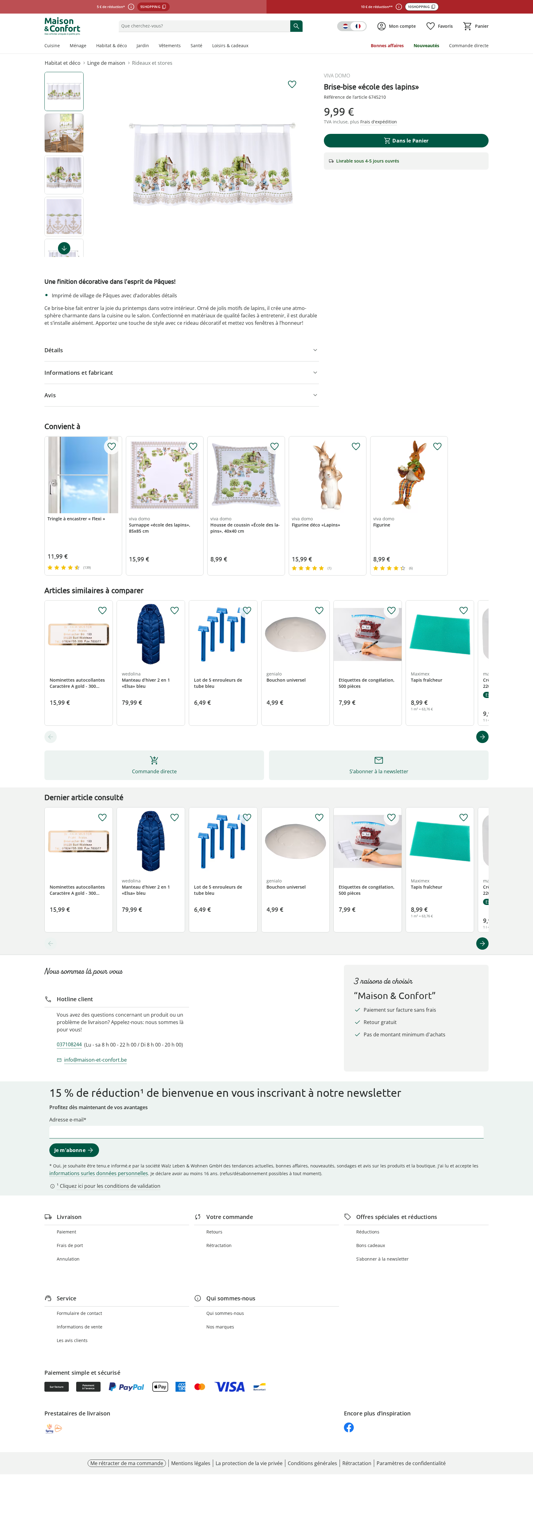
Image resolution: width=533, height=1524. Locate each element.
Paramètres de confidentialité (411, 1463)
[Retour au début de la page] (525, 1479)
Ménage (78, 45)
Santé (196, 45)
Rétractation (219, 1245)
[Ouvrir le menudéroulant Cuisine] (62, 46)
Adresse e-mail (66, 1119)
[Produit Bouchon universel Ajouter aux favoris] (319, 610)
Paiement (66, 1232)
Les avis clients (72, 1340)
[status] (203, 26)
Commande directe (469, 45)
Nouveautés (426, 45)
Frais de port (70, 1245)
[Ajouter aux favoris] (292, 84)
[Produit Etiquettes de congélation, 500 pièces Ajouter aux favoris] (391, 610)
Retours (214, 1232)
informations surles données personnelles (98, 1173)
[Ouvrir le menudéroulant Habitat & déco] (129, 46)
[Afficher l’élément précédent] (50, 737)
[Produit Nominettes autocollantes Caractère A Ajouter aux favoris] (102, 610)
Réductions (367, 1232)
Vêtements (170, 45)
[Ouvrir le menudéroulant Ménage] (88, 46)
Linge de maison (106, 63)
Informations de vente (79, 1327)
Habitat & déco (111, 45)
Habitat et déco (63, 63)
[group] (212, 164)
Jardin (143, 45)
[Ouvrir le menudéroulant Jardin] (151, 46)
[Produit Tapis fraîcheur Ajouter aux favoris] (463, 610)
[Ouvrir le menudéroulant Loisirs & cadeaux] (250, 46)
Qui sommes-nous (225, 1313)
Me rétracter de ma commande (126, 1463)
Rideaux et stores (152, 63)
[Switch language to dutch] (352, 26)
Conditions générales (312, 1463)
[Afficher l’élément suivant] (64, 248)
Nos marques (220, 1327)
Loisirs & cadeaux (230, 45)
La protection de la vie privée (249, 1463)
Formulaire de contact (79, 1313)
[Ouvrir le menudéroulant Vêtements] (183, 46)
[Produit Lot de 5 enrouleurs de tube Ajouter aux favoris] (247, 610)
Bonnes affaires (387, 45)
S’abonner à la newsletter (382, 1259)
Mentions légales (190, 1463)
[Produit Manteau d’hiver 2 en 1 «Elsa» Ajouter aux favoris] (174, 610)
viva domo (337, 75)
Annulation (68, 1259)
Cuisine (52, 45)
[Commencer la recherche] (296, 25)
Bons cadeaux (370, 1245)
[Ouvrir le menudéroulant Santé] (204, 46)
